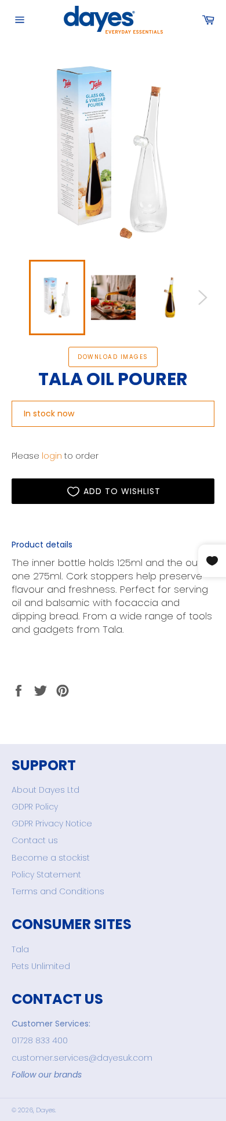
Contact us (35, 840)
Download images (113, 357)
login (52, 456)
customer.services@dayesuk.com (82, 1058)
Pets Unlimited (41, 966)
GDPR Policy (35, 806)
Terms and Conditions (58, 891)
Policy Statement (46, 874)
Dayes (45, 1110)
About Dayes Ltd (45, 790)
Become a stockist (51, 858)
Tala (20, 949)
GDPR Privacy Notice (52, 823)
